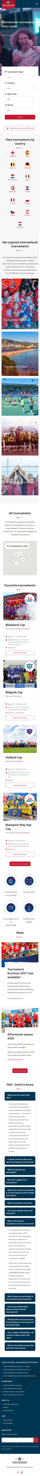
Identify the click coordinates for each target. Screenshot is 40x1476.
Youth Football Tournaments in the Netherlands (20, 397)
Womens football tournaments (14, 1391)
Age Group (12, 94)
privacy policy (25, 1446)
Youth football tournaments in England (16, 1366)
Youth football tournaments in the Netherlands (19, 1376)
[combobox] (20, 77)
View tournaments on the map (21, 128)
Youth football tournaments (13, 1385)
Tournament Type (15, 72)
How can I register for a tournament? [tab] (16, 1181)
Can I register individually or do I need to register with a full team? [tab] (20, 1335)
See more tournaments (20, 864)
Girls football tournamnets (12, 1388)
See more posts (20, 1071)
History (5, 1407)
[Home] (9, 4)
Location (11, 83)
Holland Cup (14, 757)
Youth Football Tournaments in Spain (20, 354)
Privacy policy (8, 1423)
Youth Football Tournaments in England (20, 304)
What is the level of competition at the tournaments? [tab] (20, 1222)
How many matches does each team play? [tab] (19, 1211)
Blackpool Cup (15, 625)
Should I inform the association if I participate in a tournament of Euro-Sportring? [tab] (20, 1322)
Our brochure (8, 1420)
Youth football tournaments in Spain (15, 1372)
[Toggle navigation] (36, 3)
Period (10, 105)
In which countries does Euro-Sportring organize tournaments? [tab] (20, 1160)
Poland (27, 203)
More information (20, 652)
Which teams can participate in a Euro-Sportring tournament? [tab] (19, 1297)
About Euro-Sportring (10, 1404)
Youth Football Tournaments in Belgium (20, 437)
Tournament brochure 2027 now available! (20, 973)
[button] (23, 559)
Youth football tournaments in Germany (17, 1369)
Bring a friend (8, 1410)
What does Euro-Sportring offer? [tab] (18, 1096)
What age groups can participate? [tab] (15, 1170)
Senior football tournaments (13, 1395)
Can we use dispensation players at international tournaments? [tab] (17, 1309)
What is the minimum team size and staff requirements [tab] (20, 1346)
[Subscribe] (36, 1440)
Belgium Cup (14, 692)
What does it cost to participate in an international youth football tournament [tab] (20, 1192)
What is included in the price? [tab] (20, 1203)
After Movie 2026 (20, 476)
